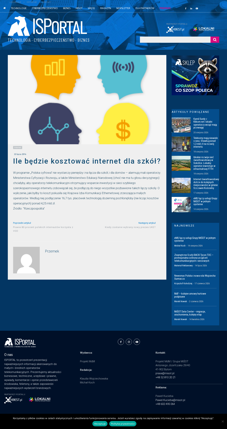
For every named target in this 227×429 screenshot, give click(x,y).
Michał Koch (180, 245)
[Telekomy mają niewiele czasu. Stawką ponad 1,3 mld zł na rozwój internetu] (181, 144)
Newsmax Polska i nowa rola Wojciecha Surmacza (194, 277)
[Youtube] (197, 8)
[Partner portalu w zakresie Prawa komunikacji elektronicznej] (206, 29)
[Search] (215, 40)
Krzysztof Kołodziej (183, 283)
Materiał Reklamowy (183, 265)
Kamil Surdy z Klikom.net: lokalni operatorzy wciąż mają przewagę (205, 123)
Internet (17, 147)
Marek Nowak (180, 301)
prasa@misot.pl (165, 373)
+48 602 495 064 (165, 404)
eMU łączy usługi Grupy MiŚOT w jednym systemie (205, 201)
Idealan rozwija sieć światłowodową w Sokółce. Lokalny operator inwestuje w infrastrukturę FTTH (204, 163)
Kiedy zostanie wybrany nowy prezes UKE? (130, 227)
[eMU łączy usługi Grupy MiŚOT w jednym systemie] (181, 204)
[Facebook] (186, 8)
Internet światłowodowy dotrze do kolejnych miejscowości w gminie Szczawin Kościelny (206, 184)
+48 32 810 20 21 (166, 377)
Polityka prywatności (123, 423)
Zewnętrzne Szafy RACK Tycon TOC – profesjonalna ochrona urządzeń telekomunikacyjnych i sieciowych (193, 257)
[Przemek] (26, 260)
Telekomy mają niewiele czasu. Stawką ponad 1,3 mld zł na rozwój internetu (205, 142)
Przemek (52, 251)
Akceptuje (100, 423)
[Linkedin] (191, 8)
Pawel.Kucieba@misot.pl (170, 400)
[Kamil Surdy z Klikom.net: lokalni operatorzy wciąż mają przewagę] (181, 125)
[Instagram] (129, 342)
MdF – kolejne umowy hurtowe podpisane (190, 295)
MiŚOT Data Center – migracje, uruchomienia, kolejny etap (190, 313)
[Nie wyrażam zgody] (222, 421)
